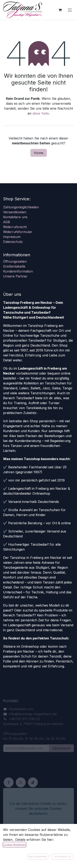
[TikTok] (33, 782)
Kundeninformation (18, 271)
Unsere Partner (15, 276)
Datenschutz (13, 242)
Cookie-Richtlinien (14, 844)
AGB (6, 222)
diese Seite (40, 113)
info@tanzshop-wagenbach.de (33, 714)
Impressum (12, 237)
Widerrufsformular (17, 232)
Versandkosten (14, 212)
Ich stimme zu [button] (62, 856)
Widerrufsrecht (15, 227)
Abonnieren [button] (61, 748)
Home (38, 153)
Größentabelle (14, 266)
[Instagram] (21, 782)
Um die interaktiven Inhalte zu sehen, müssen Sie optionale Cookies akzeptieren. (38, 808)
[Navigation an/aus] (70, 10)
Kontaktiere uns (15, 217)
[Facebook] (9, 782)
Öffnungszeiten (15, 261)
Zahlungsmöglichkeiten (21, 207)
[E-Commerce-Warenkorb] (60, 10)
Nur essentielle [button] (38, 856)
